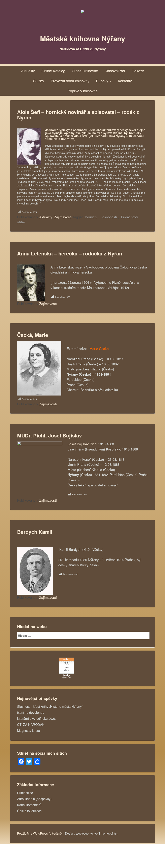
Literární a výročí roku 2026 (36, 718)
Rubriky (102, 80)
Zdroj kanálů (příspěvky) (34, 798)
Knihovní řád (115, 70)
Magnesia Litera (28, 730)
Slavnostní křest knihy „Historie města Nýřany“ (50, 706)
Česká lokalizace (29, 810)
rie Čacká (101, 348)
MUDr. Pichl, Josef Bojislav (49, 435)
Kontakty (125, 80)
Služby (38, 80)
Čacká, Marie (32, 335)
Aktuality (28, 70)
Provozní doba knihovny (70, 80)
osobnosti (109, 216)
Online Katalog (53, 70)
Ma (91, 348)
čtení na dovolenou (30, 712)
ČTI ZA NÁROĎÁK (30, 724)
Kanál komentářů (29, 804)
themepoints (109, 833)
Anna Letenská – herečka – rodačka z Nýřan (69, 253)
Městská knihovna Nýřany (82, 39)
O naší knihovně (85, 70)
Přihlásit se (25, 792)
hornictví (91, 216)
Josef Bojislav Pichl (82, 443)
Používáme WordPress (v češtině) (40, 833)
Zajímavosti (63, 216)
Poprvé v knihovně (83, 90)
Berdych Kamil (34, 531)
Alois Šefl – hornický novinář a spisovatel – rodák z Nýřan (78, 114)
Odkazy (138, 70)
